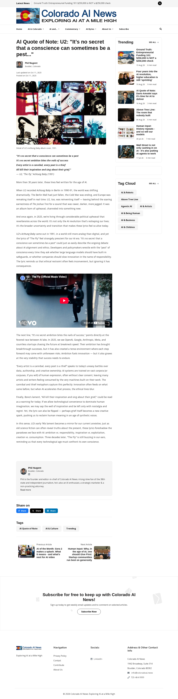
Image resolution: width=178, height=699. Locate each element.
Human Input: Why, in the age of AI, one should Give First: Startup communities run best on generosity (79, 554)
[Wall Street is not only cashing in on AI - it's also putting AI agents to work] (127, 151)
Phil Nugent (34, 468)
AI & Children (128, 227)
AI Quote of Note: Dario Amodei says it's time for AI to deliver (146, 94)
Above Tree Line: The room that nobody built (145, 112)
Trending (71, 528)
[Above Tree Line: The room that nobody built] (127, 114)
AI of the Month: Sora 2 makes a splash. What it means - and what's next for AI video (49, 553)
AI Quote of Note (29, 528)
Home (19, 29)
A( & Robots (127, 192)
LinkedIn (98, 659)
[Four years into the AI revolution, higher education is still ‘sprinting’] (127, 78)
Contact (57, 660)
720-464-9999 (137, 677)
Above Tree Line (129, 199)
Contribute (58, 665)
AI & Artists (146, 206)
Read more (25, 489)
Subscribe (124, 29)
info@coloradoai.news (142, 672)
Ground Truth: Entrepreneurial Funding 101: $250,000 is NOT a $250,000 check (72, 3)
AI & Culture (52, 528)
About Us (58, 669)
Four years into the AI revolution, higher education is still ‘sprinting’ (147, 75)
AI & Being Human (130, 213)
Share (23, 511)
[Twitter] (160, 3)
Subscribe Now (89, 611)
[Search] (161, 29)
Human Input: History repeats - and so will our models (145, 130)
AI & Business (128, 220)
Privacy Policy (59, 655)
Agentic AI (126, 206)
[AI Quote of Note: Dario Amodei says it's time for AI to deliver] (127, 97)
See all (152, 42)
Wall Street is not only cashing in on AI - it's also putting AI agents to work (147, 149)
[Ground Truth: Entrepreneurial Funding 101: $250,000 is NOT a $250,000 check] (127, 57)
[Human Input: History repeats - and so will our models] (127, 132)
